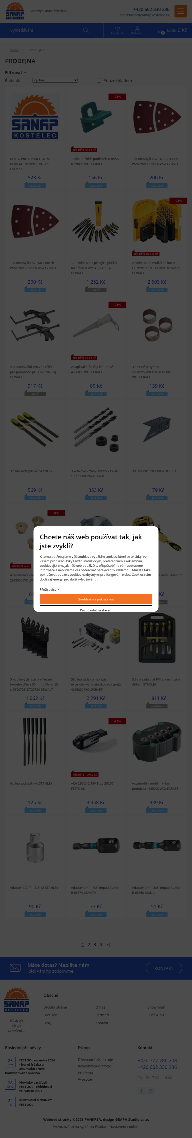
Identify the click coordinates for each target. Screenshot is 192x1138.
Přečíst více (48, 589)
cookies (111, 556)
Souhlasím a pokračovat (96, 599)
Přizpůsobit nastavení (96, 610)
